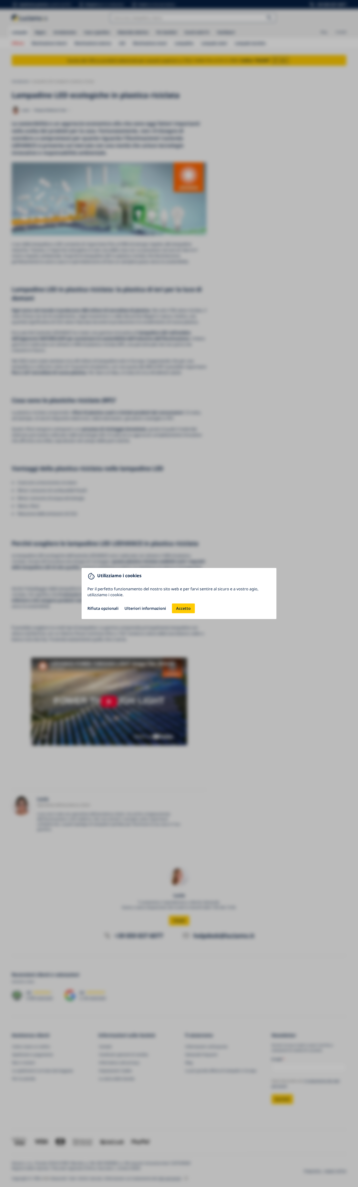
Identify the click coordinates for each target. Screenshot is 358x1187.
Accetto (183, 608)
